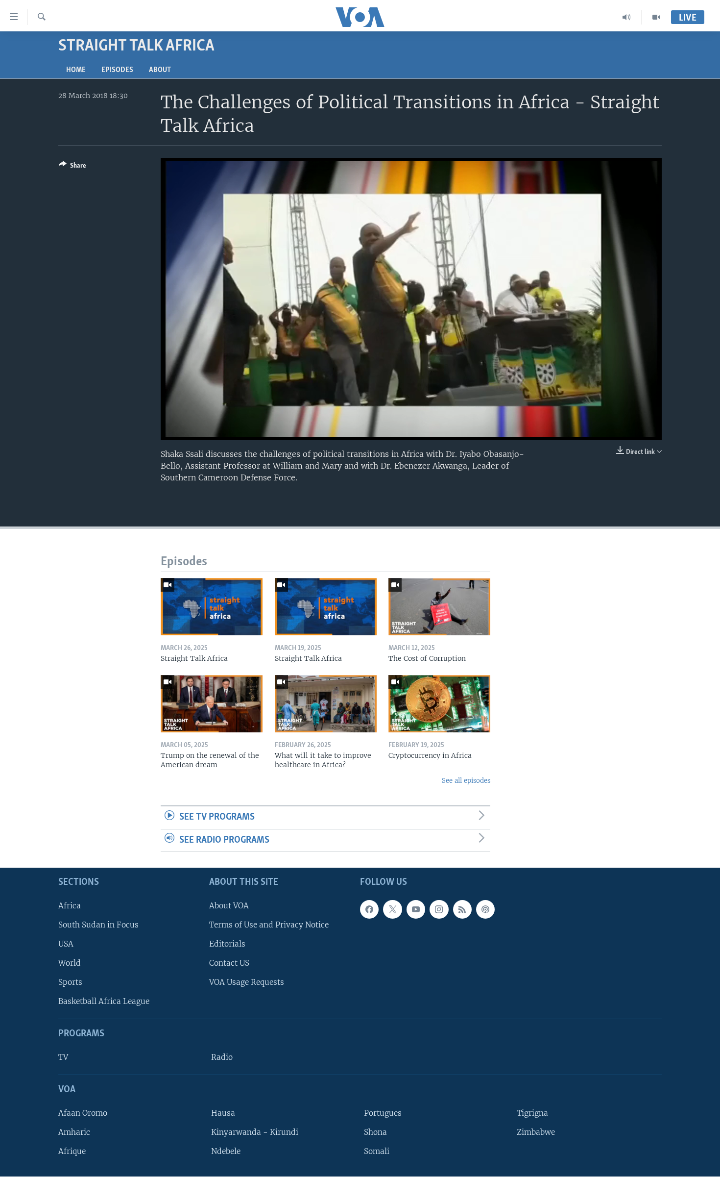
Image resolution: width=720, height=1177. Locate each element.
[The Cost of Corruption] (439, 606)
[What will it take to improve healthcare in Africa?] (326, 703)
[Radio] (627, 17)
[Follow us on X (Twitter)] (392, 909)
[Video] (656, 17)
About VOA (229, 905)
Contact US (229, 963)
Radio (222, 1057)
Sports (70, 982)
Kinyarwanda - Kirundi (254, 1132)
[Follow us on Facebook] (369, 909)
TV (63, 1057)
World (69, 963)
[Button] (72, 167)
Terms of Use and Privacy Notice (269, 924)
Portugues (383, 1113)
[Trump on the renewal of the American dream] (212, 703)
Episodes (117, 70)
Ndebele (225, 1151)
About (160, 70)
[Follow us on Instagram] (439, 909)
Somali (376, 1151)
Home (76, 70)
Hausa (223, 1113)
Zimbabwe (536, 1132)
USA (65, 944)
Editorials (227, 944)
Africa (69, 905)
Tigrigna (532, 1113)
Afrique (72, 1151)
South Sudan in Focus (98, 924)
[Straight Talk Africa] (212, 606)
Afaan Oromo (82, 1113)
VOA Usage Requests (246, 982)
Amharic (74, 1132)
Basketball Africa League (103, 1001)
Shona (375, 1132)
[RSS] (462, 909)
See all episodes (466, 780)
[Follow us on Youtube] (416, 909)
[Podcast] (485, 909)
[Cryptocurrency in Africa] (439, 703)
